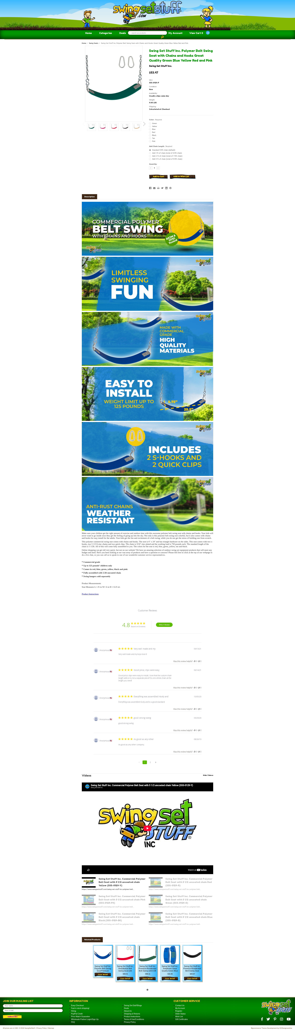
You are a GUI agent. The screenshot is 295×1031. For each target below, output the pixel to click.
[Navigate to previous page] (139, 762)
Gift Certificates (181, 1019)
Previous (83, 123)
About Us (128, 1011)
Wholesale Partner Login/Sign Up (85, 1019)
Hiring (73, 1011)
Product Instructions (132, 1017)
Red (153, 132)
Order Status (180, 1014)
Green (154, 123)
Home (88, 33)
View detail (103, 975)
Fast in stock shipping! (80, 1008)
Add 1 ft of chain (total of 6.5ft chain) (167, 153)
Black (154, 135)
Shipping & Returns (132, 1014)
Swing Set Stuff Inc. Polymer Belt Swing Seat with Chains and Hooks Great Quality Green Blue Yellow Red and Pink (144, 43)
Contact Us (179, 1005)
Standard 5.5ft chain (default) (163, 150)
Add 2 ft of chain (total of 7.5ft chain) (167, 156)
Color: (155, 120)
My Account (175, 33)
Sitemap (51, 1028)
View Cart (196, 33)
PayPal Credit (77, 1014)
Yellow (154, 126)
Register (178, 1011)
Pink (153, 141)
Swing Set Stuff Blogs (133, 1005)
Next (144, 123)
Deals (122, 33)
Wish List (179, 1017)
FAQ (73, 1022)
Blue (153, 129)
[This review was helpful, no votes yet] (195, 661)
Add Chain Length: (160, 146)
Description (89, 197)
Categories (105, 33)
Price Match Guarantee (80, 1017)
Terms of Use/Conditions (134, 1019)
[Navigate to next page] (156, 762)
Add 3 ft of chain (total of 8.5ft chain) (167, 159)
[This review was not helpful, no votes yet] (199, 661)
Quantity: (153, 164)
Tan (153, 138)
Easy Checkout (77, 1005)
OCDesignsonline (285, 1028)
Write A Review (164, 625)
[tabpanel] (103, 965)
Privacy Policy (130, 1022)
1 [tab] (147, 990)
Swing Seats (93, 43)
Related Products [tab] (92, 939)
